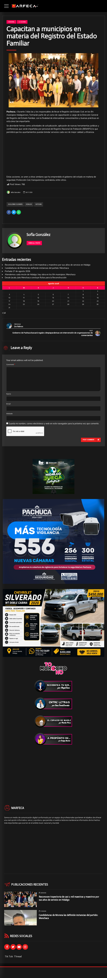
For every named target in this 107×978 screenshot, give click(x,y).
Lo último (22, 22)
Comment (10, 364)
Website (9, 414)
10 (9, 298)
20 (53, 301)
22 (83, 301)
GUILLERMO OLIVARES (15, 204)
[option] (53, 80)
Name (8, 394)
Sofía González (15, 192)
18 (24, 301)
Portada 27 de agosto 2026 (17, 271)
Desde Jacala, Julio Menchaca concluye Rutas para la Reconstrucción (35, 277)
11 (24, 298)
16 (98, 298)
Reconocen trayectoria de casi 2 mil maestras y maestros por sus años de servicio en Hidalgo (47, 265)
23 (97, 301)
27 (53, 304)
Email (8, 404)
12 (38, 298)
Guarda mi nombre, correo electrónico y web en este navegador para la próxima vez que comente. (54, 423)
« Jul (4, 313)
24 (9, 304)
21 (68, 301)
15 (83, 298)
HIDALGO (29, 204)
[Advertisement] (53, 154)
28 (68, 304)
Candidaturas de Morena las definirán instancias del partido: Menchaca (37, 268)
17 (9, 301)
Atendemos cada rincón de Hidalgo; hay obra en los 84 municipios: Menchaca (40, 274)
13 (53, 298)
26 (38, 304)
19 (38, 301)
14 (68, 298)
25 (24, 304)
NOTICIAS (39, 204)
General (11, 22)
